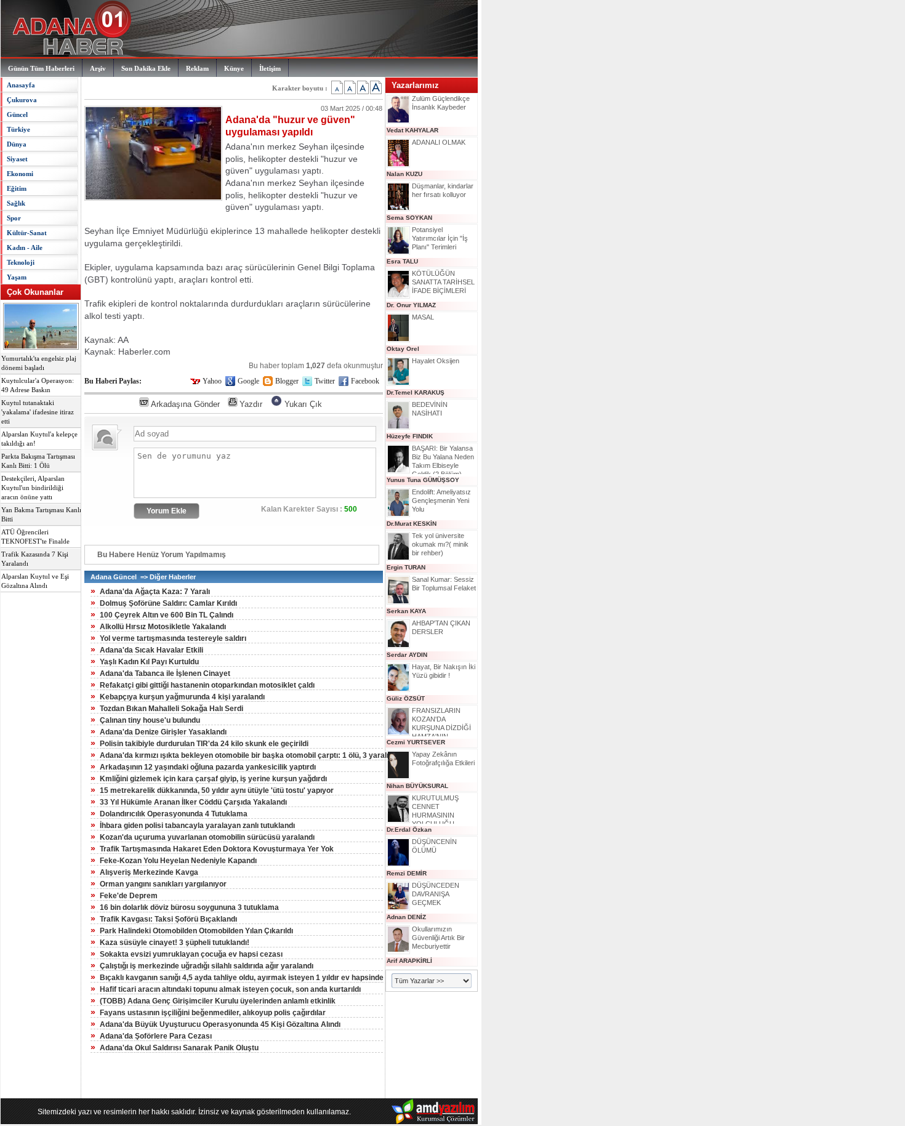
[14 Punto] (337, 87)
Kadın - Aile (24, 247)
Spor (14, 218)
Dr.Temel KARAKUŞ (415, 392)
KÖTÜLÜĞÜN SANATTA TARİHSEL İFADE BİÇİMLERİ (443, 282)
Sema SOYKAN (409, 217)
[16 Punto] (350, 87)
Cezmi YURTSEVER (416, 742)
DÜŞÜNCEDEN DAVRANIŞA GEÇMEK (435, 894)
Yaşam (16, 277)
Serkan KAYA (406, 611)
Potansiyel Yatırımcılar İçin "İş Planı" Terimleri (440, 238)
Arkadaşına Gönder (185, 404)
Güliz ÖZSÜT (406, 698)
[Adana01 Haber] (68, 55)
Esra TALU (402, 261)
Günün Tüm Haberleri (41, 68)
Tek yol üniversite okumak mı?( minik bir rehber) (440, 544)
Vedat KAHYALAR (412, 130)
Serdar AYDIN (407, 654)
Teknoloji (20, 262)
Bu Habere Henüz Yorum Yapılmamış (161, 554)
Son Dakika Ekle (146, 68)
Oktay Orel (403, 348)
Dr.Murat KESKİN (411, 523)
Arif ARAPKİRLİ (409, 960)
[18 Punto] (363, 87)
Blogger (287, 381)
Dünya (16, 144)
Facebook (365, 381)
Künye (234, 68)
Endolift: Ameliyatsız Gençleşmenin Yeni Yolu (441, 500)
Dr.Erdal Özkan (409, 829)
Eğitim (16, 188)
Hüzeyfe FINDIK (410, 436)
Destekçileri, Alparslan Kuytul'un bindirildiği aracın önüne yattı (33, 488)
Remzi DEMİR (407, 873)
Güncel (17, 114)
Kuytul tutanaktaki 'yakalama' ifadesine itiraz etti (37, 412)
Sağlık (16, 203)
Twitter (325, 381)
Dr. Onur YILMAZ (411, 305)
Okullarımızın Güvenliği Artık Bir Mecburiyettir (438, 937)
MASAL (423, 317)
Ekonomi (20, 173)
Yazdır (250, 404)
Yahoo (212, 381)
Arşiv (98, 68)
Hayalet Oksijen (435, 360)
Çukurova (22, 99)
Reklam (197, 68)
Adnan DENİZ (406, 917)
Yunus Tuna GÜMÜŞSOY (423, 480)
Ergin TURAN (406, 567)
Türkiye (18, 129)
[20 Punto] (376, 87)
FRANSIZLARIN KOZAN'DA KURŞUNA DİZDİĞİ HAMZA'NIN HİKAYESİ (441, 728)
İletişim (270, 68)
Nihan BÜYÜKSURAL (417, 785)
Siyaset (17, 159)
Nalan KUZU (404, 174)
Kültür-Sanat (27, 232)
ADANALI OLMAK (438, 142)
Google (248, 381)
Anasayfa (21, 85)
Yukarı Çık (303, 404)
